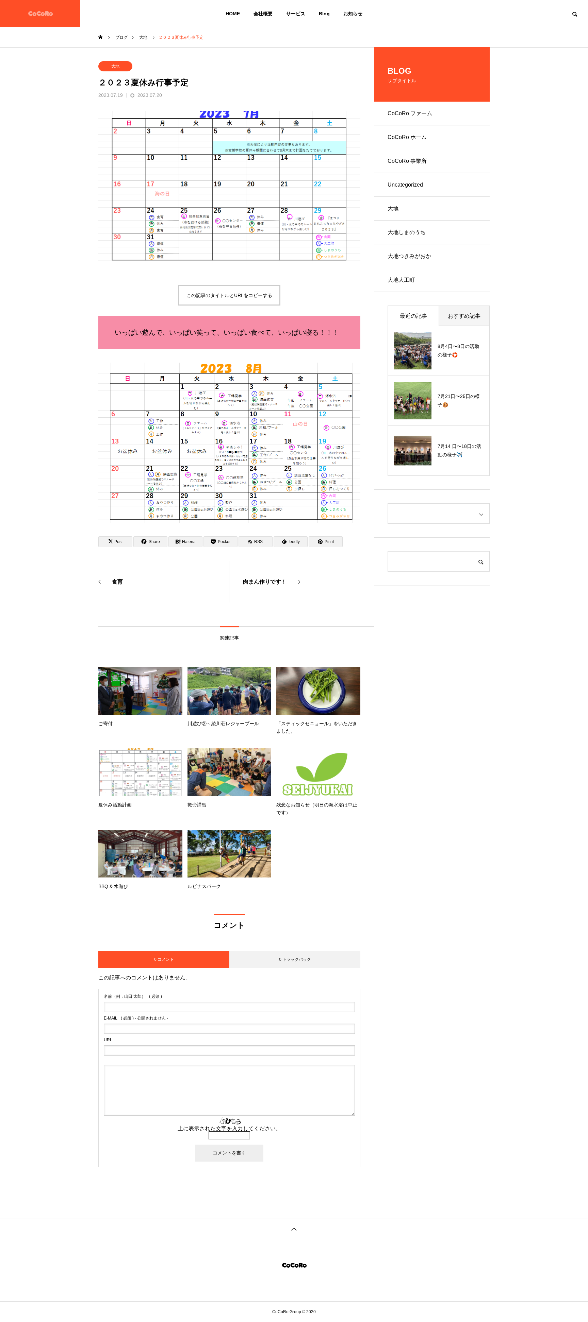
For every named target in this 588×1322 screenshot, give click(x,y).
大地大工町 (401, 280)
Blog (324, 13)
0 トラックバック (295, 959)
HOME (233, 13)
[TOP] (294, 1228)
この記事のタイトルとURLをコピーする (229, 295)
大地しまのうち (407, 232)
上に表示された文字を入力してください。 (229, 1128)
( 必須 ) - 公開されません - (136, 1018)
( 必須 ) (133, 996)
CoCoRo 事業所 (407, 161)
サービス (295, 13)
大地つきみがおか (409, 256)
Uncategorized (405, 185)
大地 (115, 66)
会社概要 (263, 13)
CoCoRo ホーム (407, 137)
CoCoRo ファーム (410, 113)
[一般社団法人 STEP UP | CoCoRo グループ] (40, 13)
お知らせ (352, 13)
